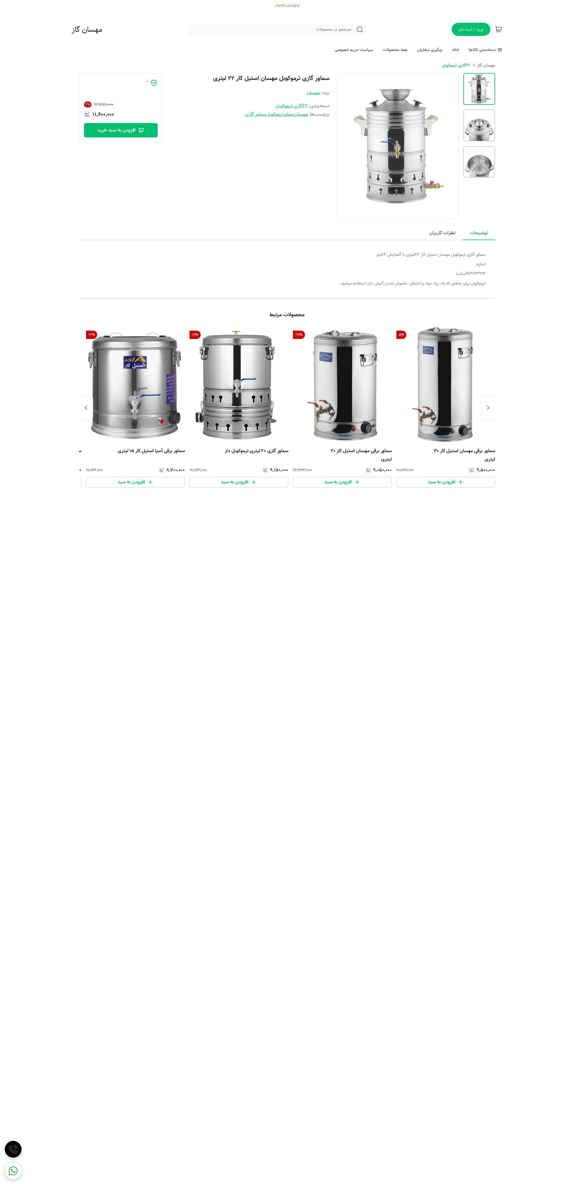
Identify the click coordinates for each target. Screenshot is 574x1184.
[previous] (488, 408)
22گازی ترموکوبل (456, 65)
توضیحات (479, 233)
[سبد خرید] (498, 29)
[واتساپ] (13, 1170)
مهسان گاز (87, 29)
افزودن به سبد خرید (116, 130)
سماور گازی (255, 114)
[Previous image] (345, 146)
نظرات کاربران (442, 233)
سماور (288, 114)
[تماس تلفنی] (13, 1149)
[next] (86, 408)
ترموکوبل (274, 114)
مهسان (313, 92)
